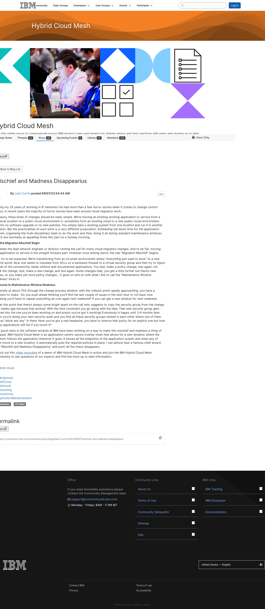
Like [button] (161, 194)
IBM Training (214, 489)
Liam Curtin (22, 193)
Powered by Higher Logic (132, 604)
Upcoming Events (69, 137)
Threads (24, 137)
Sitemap (143, 523)
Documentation (216, 512)
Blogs (44, 137)
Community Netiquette (153, 512)
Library (94, 137)
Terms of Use (147, 500)
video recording (26, 352)
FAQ (140, 535)
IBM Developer (216, 500)
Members (115, 137)
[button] (82, 5)
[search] (182, 5)
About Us (144, 489)
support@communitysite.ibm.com (94, 499)
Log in (234, 5)
